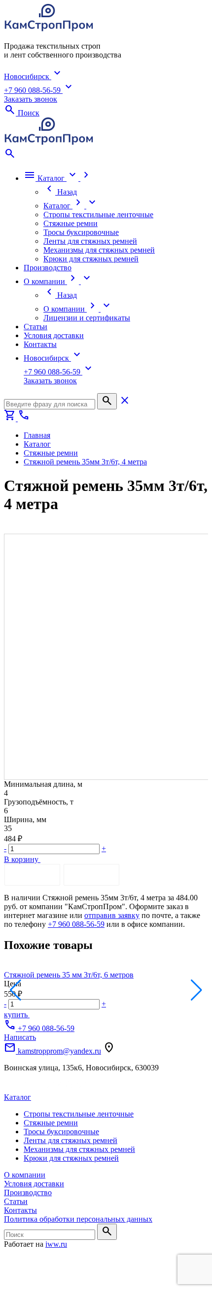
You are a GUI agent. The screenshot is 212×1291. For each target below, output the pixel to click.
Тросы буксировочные (61, 1131)
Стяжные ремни (51, 1123)
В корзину (22, 859)
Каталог (17, 1097)
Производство (28, 1192)
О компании (24, 1175)
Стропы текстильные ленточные (79, 1114)
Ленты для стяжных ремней (70, 1140)
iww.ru (56, 1244)
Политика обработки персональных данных (78, 1219)
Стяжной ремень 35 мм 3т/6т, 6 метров (69, 975)
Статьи (16, 1201)
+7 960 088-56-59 (76, 924)
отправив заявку (112, 915)
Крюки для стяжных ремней (71, 1158)
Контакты (20, 1210)
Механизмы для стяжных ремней (79, 1149)
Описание (32, 874)
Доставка (91, 874)
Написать (20, 1037)
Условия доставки (34, 1183)
